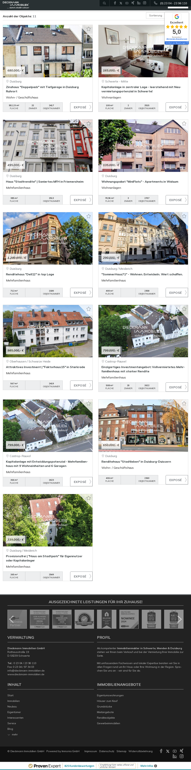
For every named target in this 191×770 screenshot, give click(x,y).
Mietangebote (105, 712)
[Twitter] (121, 3)
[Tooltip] (187, 43)
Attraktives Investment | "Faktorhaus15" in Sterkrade (45, 367)
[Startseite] (16, 5)
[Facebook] (115, 3)
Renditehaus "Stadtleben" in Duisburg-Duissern (136, 461)
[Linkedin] (138, 3)
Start (10, 695)
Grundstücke (104, 706)
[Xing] (132, 3)
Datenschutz (107, 751)
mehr (14, 734)
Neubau (12, 706)
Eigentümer (14, 712)
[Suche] (104, 3)
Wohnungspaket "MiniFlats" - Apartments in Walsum (139, 181)
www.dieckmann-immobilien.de (25, 674)
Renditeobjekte (106, 717)
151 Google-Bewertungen (176, 39)
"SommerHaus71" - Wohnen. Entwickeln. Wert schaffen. (142, 274)
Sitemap (121, 751)
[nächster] (179, 619)
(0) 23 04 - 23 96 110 (173, 3)
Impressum (90, 751)
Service (11, 723)
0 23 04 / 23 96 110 (24, 663)
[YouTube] (127, 3)
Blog (10, 729)
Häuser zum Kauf (107, 701)
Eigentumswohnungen (110, 695)
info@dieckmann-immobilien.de (25, 670)
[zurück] (11, 619)
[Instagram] (144, 3)
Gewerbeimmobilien (108, 723)
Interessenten (15, 717)
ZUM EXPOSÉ (81, 107)
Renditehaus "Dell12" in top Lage (30, 274)
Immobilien (13, 701)
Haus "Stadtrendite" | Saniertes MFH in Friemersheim (45, 181)
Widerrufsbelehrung (141, 751)
